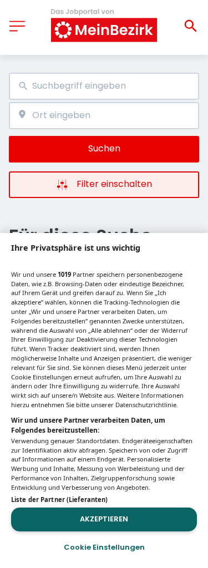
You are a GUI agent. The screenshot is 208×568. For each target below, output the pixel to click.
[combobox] (104, 86)
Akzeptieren (104, 519)
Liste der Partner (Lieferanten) (59, 499)
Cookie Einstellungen (104, 547)
